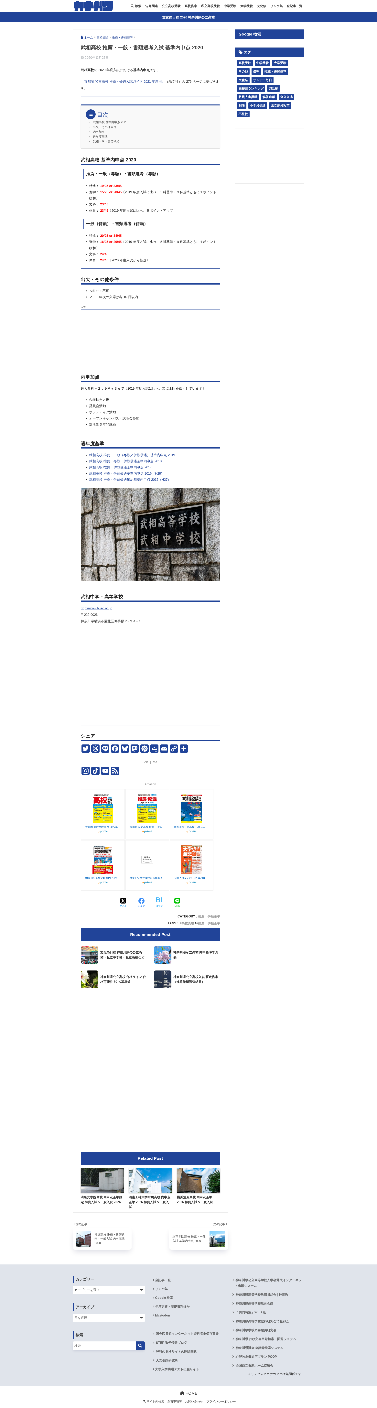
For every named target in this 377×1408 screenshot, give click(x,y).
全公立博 (286, 97)
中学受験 (230, 6)
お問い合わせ (194, 1401)
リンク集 (276, 6)
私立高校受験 (210, 6)
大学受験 (246, 6)
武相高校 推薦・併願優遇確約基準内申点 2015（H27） (130, 480)
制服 (242, 105)
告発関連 (151, 6)
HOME (190, 1393)
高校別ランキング (251, 88)
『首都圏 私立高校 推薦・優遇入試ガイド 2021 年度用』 (123, 81)
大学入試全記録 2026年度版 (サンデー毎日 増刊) (191, 878)
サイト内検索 (155, 1401)
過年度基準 (100, 136)
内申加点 (99, 131)
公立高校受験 (171, 6)
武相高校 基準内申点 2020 (110, 122)
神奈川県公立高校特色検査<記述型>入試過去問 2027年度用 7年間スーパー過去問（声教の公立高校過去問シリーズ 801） (147, 878)
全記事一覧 (294, 6)
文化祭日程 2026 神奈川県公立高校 (188, 17)
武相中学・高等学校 (106, 141)
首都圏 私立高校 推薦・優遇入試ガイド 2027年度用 (147, 827)
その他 (243, 71)
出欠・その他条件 (104, 127)
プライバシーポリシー (221, 1401)
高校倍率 (191, 6)
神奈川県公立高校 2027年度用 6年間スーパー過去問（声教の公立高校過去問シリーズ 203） (191, 827)
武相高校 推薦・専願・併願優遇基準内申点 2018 (125, 461)
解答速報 (269, 97)
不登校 (243, 114)
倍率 (256, 71)
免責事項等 (174, 1401)
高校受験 (188, 923)
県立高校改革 (280, 105)
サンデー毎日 (262, 80)
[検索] (140, 1345)
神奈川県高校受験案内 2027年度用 (103, 878)
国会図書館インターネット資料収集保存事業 (187, 1333)
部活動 (273, 88)
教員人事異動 (248, 97)
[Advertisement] (150, 338)
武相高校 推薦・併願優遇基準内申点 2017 (120, 467)
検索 (137, 6)
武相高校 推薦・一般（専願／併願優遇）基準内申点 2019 (132, 455)
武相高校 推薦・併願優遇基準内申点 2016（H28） (126, 473)
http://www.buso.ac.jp (96, 608)
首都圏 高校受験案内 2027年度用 (103, 827)
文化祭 (261, 6)
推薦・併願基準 (209, 916)
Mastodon (162, 1315)
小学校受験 (258, 105)
